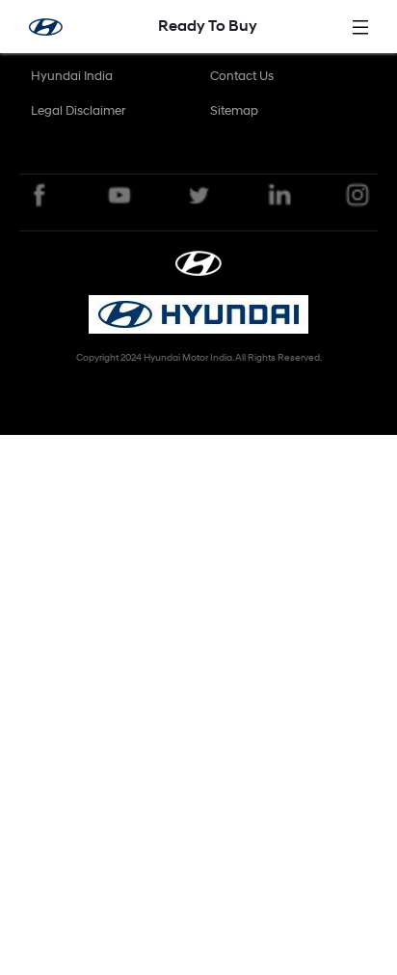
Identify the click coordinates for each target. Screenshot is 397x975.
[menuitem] (72, 76)
